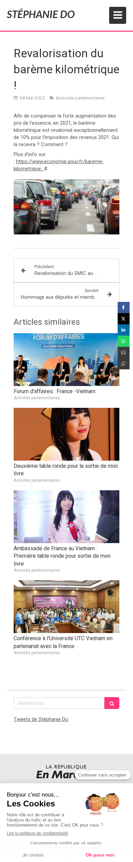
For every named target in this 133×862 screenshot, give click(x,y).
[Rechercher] (111, 703)
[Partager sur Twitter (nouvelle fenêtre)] (124, 318)
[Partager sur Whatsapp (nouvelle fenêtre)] (124, 341)
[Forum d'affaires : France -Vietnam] (66, 359)
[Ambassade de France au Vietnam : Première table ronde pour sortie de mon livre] (66, 516)
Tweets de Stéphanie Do (41, 719)
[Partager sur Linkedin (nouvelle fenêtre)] (124, 330)
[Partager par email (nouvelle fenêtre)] (124, 352)
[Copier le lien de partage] (124, 363)
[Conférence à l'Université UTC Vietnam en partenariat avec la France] (66, 606)
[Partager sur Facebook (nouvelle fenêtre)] (124, 307)
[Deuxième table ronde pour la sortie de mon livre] (66, 434)
